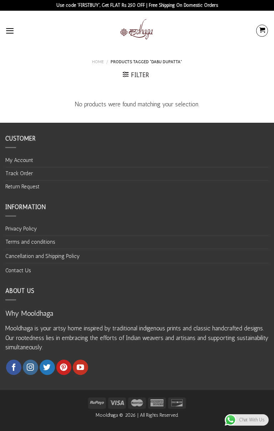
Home (98, 61)
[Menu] (9, 31)
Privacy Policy (21, 228)
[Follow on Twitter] (47, 367)
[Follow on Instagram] (30, 367)
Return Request (22, 186)
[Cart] (262, 30)
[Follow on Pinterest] (64, 367)
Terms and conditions (30, 242)
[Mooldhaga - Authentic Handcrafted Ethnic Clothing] (137, 31)
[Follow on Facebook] (13, 367)
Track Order (19, 173)
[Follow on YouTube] (80, 367)
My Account (19, 160)
